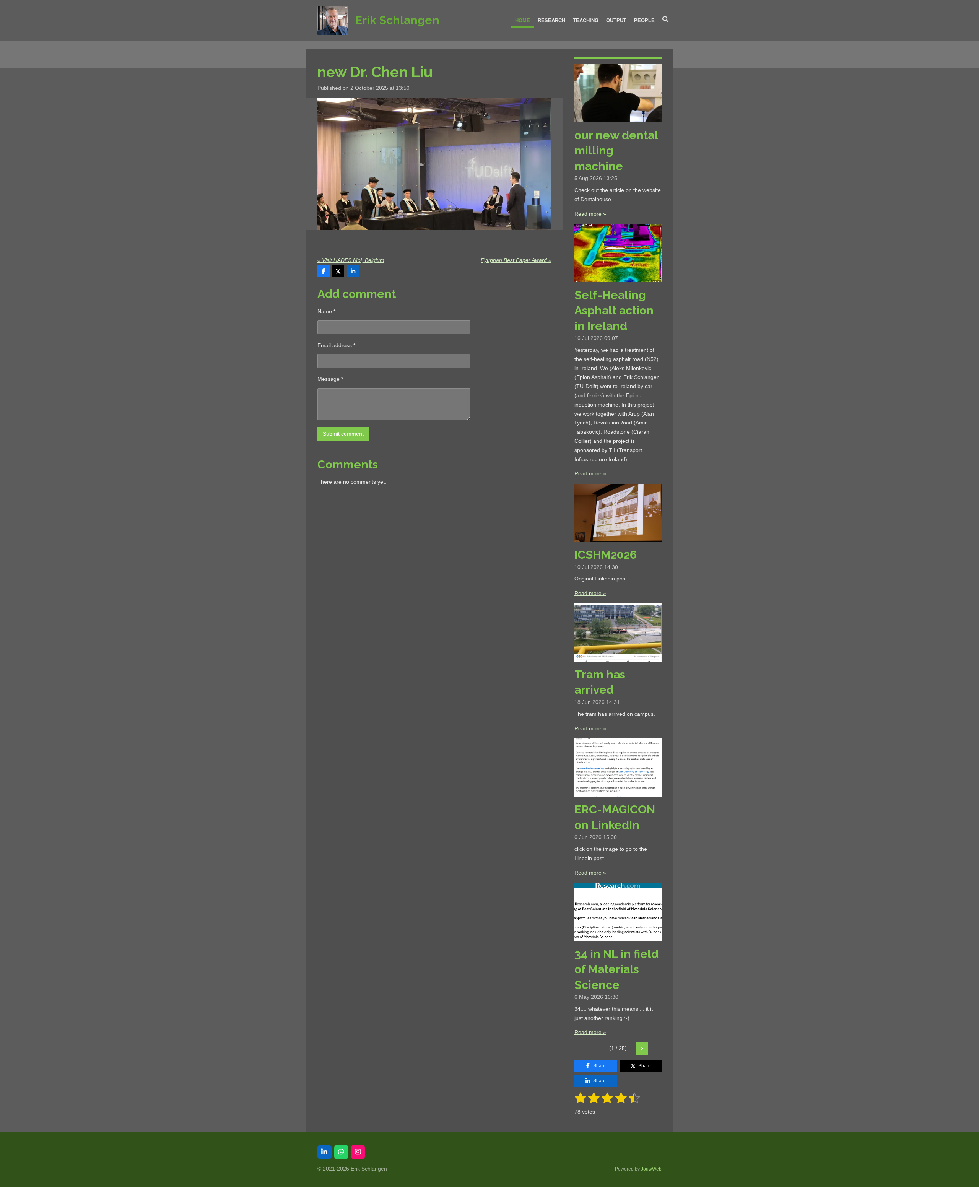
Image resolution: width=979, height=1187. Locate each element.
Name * (326, 311)
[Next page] (642, 1048)
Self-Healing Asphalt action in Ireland (614, 310)
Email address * (336, 345)
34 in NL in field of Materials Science (616, 969)
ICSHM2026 (605, 554)
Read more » (590, 214)
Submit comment (343, 434)
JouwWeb (651, 1168)
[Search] (666, 19)
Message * (330, 379)
